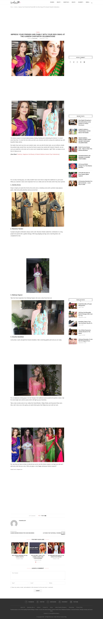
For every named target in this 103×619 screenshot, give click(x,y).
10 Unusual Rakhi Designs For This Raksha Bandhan (85, 166)
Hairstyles (66, 2)
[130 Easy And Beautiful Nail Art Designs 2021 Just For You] (73, 314)
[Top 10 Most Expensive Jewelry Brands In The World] (73, 332)
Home (12, 7)
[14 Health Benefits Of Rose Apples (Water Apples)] (73, 175)
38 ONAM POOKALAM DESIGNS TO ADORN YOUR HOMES (84, 157)
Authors (38, 607)
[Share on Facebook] (41, 515)
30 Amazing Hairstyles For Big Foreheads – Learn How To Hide (85, 183)
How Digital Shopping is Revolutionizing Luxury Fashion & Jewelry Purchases (84, 123)
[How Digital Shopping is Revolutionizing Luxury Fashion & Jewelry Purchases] (73, 122)
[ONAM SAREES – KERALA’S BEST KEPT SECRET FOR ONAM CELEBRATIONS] (73, 140)
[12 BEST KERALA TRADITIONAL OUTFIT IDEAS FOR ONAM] (73, 131)
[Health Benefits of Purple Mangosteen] (73, 306)
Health (73, 2)
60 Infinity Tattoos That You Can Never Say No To (85, 322)
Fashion (52, 2)
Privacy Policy (79, 607)
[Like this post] (39, 515)
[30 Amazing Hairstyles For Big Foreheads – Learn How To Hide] (73, 183)
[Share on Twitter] (42, 515)
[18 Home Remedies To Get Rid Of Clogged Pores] (73, 341)
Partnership (71, 607)
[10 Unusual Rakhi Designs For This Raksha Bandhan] (73, 166)
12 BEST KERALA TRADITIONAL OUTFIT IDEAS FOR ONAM (84, 131)
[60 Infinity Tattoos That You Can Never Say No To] (73, 324)
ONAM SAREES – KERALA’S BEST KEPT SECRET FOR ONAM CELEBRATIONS (84, 140)
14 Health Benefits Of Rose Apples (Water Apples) (84, 174)
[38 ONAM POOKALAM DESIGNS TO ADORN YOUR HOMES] (73, 158)
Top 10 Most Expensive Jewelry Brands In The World (84, 332)
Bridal (87, 2)
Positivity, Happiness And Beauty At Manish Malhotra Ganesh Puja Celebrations (38, 154)
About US (23, 607)
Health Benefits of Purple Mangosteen (85, 304)
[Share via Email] (45, 515)
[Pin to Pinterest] (44, 515)
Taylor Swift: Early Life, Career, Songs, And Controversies (38, 557)
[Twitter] (74, 62)
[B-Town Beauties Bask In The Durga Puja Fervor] (56, 548)
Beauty (58, 2)
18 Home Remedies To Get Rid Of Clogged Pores (85, 340)
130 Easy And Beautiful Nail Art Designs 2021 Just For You (85, 314)
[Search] (91, 3)
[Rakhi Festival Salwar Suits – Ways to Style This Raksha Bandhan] (73, 149)
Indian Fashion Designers (60, 607)
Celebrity (80, 2)
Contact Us (45, 607)
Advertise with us (31, 607)
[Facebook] (70, 62)
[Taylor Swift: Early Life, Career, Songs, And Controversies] (37, 548)
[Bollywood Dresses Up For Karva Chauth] (19, 548)
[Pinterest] (81, 62)
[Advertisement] (36, 20)
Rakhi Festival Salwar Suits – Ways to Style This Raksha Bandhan (85, 149)
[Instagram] (77, 62)
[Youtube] (84, 62)
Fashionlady (34, 38)
